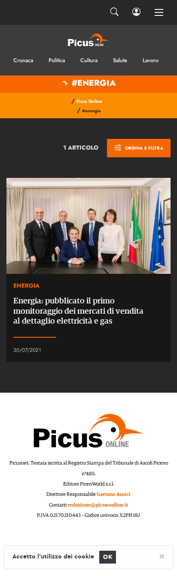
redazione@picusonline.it (97, 505)
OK (107, 557)
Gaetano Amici (114, 494)
